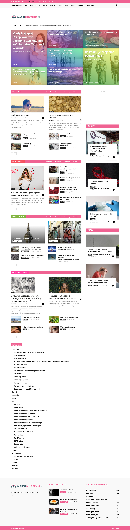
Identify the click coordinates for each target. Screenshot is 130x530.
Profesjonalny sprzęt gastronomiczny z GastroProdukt (98, 149)
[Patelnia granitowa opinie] (54, 502)
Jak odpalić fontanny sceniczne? (25, 238)
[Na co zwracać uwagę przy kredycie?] (65, 104)
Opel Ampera (19, 438)
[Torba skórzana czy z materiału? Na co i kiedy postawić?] (54, 169)
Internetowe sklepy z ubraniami (70, 178)
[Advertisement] (82, 17)
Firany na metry (20, 358)
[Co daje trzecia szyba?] (52, 249)
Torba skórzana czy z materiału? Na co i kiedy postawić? (68, 169)
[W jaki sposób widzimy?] (54, 329)
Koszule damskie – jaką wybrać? (26, 192)
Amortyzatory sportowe (23, 420)
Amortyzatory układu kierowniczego (28, 423)
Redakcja (88, 59)
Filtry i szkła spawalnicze (92, 83)
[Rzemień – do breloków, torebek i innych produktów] (54, 190)
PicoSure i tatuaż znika (59, 296)
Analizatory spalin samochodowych (27, 426)
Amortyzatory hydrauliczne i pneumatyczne (30, 410)
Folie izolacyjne (20, 368)
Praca (52, 5)
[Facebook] (117, 1)
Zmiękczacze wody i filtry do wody (94, 45)
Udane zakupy (27, 143)
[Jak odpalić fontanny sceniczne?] (28, 232)
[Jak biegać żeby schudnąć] (16, 319)
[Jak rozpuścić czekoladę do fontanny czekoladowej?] (65, 78)
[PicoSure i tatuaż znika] (65, 285)
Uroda (72, 5)
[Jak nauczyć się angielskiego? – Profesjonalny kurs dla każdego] (102, 246)
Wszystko (49, 92)
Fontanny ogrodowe (54, 83)
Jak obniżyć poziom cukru (69, 317)
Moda (37, 5)
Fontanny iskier (17, 241)
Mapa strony (115, 528)
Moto (45, 5)
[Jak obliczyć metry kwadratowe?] (54, 146)
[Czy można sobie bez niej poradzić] (16, 136)
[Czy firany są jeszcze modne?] (64, 232)
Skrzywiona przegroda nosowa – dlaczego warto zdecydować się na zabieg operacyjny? (26, 298)
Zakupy (81, 5)
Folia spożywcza (20, 365)
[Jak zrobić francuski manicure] (16, 329)
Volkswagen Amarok (22, 447)
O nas (39, 1)
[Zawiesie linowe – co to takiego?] (102, 175)
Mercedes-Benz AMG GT (23, 432)
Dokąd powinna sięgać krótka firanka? (32, 255)
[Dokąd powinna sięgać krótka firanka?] (15, 257)
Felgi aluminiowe (20, 429)
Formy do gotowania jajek (24, 386)
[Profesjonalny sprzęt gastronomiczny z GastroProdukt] (102, 142)
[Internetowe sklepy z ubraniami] (54, 180)
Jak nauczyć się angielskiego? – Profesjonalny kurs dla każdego (100, 250)
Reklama (44, 1)
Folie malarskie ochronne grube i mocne (29, 371)
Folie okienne (61, 249)
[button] (116, 5)
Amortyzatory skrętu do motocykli (27, 417)
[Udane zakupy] (16, 146)
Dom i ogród (17, 5)
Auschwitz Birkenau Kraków (69, 134)
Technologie (62, 5)
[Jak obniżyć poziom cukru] (54, 319)
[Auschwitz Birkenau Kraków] (54, 136)
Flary (16, 459)
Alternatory (67, 92)
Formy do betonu (20, 383)
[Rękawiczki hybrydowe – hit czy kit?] (102, 208)
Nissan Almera (19, 435)
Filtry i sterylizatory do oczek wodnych (68, 259)
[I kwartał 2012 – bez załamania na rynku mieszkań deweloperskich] (15, 249)
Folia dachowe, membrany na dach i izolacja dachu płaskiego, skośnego (41, 361)
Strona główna (32, 1)
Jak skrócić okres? (66, 490)
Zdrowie (90, 5)
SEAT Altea (18, 441)
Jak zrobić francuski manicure (33, 327)
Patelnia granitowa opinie (68, 499)
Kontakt (51, 1)
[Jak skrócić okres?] (54, 492)
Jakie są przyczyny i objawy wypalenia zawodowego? (98, 281)
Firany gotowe (53, 241)
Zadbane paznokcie (20, 115)
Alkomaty (58, 92)
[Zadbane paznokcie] (27, 104)
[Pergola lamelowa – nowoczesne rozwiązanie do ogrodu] (65, 41)
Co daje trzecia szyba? (65, 247)
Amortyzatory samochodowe (25, 413)
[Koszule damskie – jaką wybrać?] (27, 178)
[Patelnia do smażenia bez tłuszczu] (54, 511)
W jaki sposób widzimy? (68, 327)
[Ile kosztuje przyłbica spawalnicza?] (101, 66)
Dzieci (14, 392)
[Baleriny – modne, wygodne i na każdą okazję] (54, 200)
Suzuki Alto (18, 444)
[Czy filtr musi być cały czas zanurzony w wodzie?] (101, 41)
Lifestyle (29, 5)
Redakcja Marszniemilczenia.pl (22, 51)
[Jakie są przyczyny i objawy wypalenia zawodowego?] (102, 276)
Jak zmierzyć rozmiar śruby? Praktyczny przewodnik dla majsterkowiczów (47, 26)
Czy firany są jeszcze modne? (61, 238)
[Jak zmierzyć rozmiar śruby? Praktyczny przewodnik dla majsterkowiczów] (65, 59)
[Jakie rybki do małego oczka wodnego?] (52, 257)
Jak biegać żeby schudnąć (31, 317)
